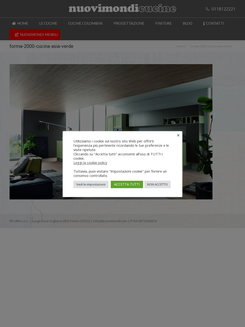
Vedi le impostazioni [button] (91, 184)
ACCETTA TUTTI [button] (127, 184)
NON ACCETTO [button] (157, 184)
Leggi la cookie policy (90, 162)
